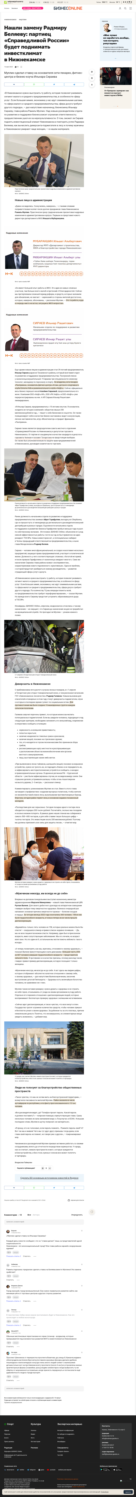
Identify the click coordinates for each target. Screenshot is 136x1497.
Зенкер (13, 1310)
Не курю (14, 1352)
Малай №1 (15, 1331)
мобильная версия (64, 1470)
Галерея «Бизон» (63, 1451)
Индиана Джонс (17, 1286)
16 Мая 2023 (8, 67)
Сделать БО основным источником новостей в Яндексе (49, 1178)
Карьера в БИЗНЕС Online (13, 1451)
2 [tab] (115, 58)
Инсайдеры (61, 1441)
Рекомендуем (107, 87)
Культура (36, 1424)
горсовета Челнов (23, 437)
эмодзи (15, 1252)
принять (128, 1492)
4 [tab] (116, 106)
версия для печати (77, 1200)
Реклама (34, 1448)
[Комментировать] (92, 72)
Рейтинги (60, 1438)
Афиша (6, 1430)
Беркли (13, 1230)
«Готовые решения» (118, 29)
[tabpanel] (114, 38)
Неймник (14, 1264)
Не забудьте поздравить (65, 1434)
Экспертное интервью (69, 1424)
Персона (7, 1434)
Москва (112, 2)
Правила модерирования (13, 1402)
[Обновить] (92, 1211)
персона (105, 21)
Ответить (26, 1256)
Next (129, 58)
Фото (32, 1438)
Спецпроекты (62, 1448)
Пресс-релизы (9, 1441)
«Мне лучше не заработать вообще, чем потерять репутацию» (114, 39)
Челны (98, 2)
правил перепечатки (78, 1486)
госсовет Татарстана (42, 437)
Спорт (10, 1424)
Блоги (6, 1438)
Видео (33, 1434)
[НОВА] (32, 9)
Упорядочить (77, 1215)
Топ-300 (60, 1455)
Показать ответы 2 (13, 1256)
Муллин (23, 19)
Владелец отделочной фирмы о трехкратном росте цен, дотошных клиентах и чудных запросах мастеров (114, 49)
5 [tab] (117, 106)
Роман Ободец (116, 27)
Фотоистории (35, 1441)
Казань (6, 8)
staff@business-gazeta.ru (110, 1454)
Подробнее (104, 1492)
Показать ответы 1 (13, 1301)
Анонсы (33, 1430)
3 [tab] (116, 58)
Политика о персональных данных (67, 1479)
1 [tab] (114, 58)
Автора (36, 1215)
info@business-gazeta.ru (110, 1438)
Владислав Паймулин (23, 1163)
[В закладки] (92, 78)
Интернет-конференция (65, 1430)
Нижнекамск (10, 19)
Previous (103, 58)
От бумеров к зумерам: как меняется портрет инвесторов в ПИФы (114, 92)
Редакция (8, 1448)
